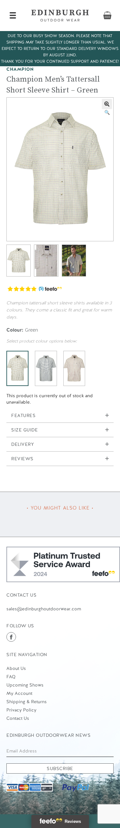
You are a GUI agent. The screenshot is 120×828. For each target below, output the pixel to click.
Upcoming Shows (25, 685)
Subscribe (60, 768)
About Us (16, 668)
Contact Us (17, 718)
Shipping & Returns (26, 701)
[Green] (17, 368)
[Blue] (46, 368)
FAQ (10, 676)
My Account (19, 693)
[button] (107, 104)
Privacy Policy (21, 710)
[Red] (74, 368)
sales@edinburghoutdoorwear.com (43, 609)
